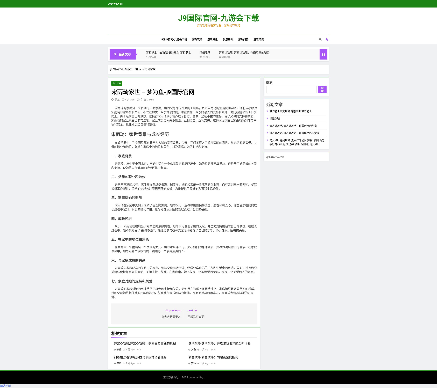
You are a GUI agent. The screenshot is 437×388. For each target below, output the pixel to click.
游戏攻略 (197, 39)
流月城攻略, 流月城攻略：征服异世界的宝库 (294, 133)
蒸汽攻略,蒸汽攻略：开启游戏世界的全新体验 (219, 343)
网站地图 (5, 385)
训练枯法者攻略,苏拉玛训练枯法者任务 (140, 357)
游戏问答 (243, 39)
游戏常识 (258, 39)
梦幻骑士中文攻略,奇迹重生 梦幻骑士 (168, 52)
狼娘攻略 (205, 52)
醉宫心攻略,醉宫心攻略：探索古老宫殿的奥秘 (145, 343)
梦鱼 (117, 99)
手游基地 (228, 39)
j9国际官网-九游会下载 (218, 18)
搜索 (269, 82)
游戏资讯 (212, 39)
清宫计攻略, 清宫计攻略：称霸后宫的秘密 (244, 52)
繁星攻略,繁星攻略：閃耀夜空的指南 (213, 357)
